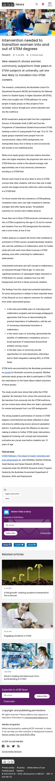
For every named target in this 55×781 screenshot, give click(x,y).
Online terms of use (36, 767)
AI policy (21, 767)
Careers (20, 771)
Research (6, 55)
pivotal (8, 372)
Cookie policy (8, 771)
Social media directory (12, 751)
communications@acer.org (36, 717)
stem (7, 498)
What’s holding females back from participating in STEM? (21, 677)
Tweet (18, 545)
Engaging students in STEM (17, 635)
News (20, 4)
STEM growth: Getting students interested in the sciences (26, 594)
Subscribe (10, 533)
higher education (12, 494)
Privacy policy (45, 533)
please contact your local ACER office (18, 734)
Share (6, 545)
